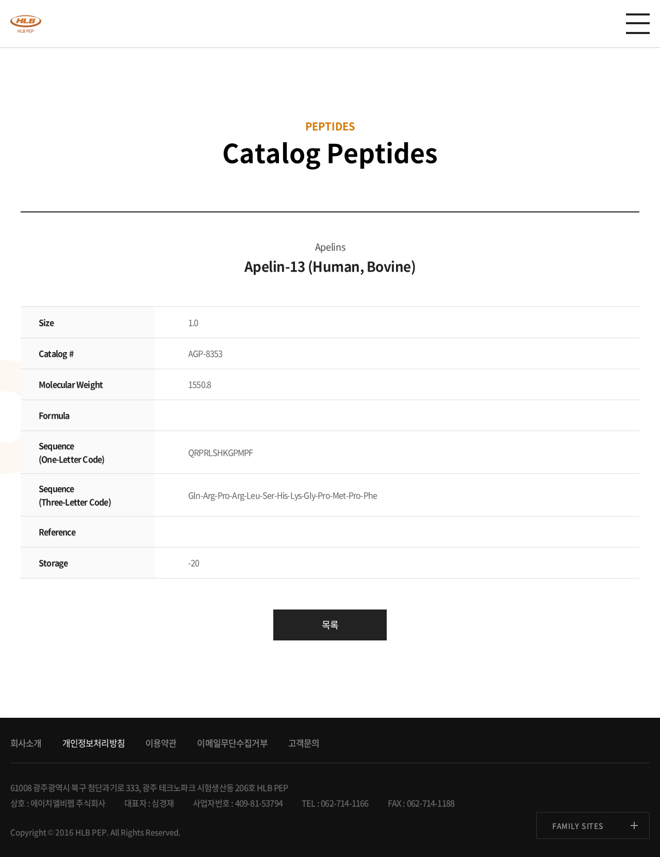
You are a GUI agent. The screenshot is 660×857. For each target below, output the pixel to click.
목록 (330, 625)
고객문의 (304, 742)
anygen (25, 24)
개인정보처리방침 (93, 742)
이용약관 (161, 742)
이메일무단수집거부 (232, 742)
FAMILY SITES (577, 825)
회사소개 (26, 742)
